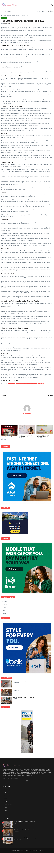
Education (7, 15)
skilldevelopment (34, 383)
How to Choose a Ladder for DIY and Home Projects (23, 689)
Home (5, 11)
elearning (17, 383)
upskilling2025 (41, 383)
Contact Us (9, 11)
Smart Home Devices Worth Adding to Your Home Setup (23, 697)
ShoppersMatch (6, 23)
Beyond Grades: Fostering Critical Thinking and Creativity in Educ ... (42, 436)
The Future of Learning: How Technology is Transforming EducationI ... (27, 436)
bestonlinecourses (11, 383)
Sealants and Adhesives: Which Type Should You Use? (23, 681)
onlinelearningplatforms (25, 383)
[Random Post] (48, 11)
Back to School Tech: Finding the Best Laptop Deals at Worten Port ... (8, 437)
